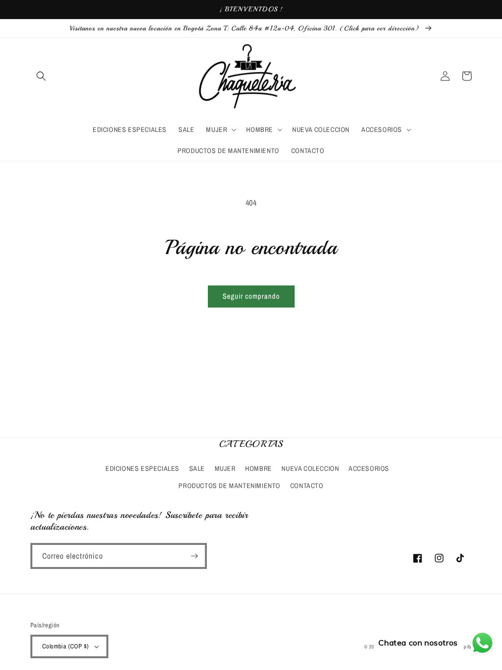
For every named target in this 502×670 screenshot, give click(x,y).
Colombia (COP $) (65, 646)
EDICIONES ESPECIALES (142, 468)
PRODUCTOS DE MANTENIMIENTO (229, 485)
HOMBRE (258, 468)
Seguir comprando (251, 296)
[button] (41, 76)
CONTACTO (307, 485)
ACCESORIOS (369, 468)
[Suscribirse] (194, 556)
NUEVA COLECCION (310, 468)
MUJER (225, 468)
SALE (197, 468)
